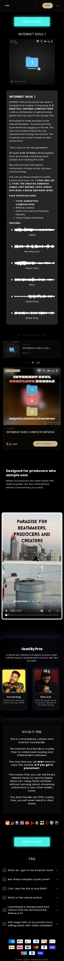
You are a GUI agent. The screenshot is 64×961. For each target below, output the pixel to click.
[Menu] (57, 5)
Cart (47, 5)
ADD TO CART (32, 21)
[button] (37, 5)
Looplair (26, 960)
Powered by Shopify (39, 960)
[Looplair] (7, 6)
